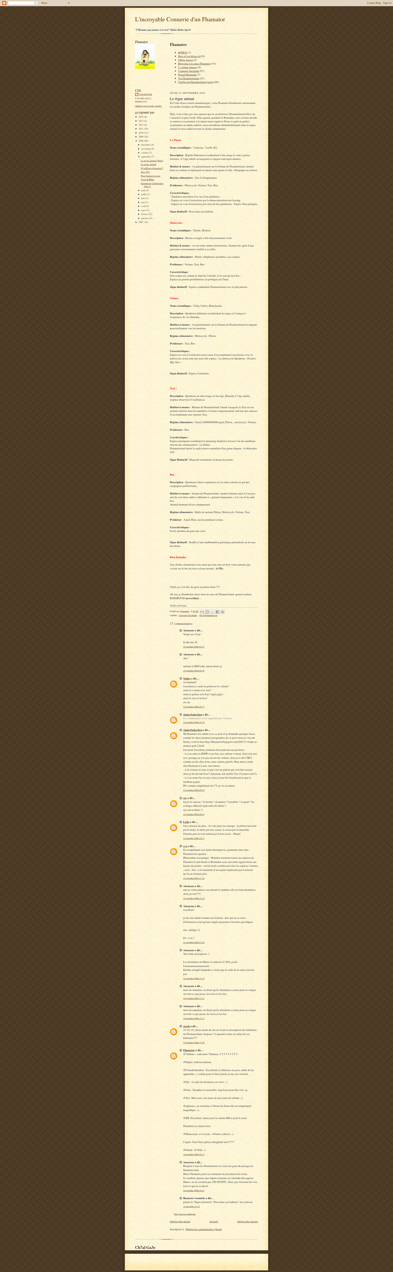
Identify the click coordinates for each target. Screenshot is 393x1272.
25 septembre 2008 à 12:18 (193, 898)
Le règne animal (148, 164)
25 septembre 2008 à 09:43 (193, 814)
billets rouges (185, 60)
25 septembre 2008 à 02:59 (193, 670)
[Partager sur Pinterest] (222, 612)
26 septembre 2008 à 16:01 (193, 1190)
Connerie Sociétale (188, 71)
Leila (186, 822)
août (143, 190)
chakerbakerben (192, 714)
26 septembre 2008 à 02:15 (193, 1154)
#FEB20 (182, 52)
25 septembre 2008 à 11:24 (193, 878)
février (144, 214)
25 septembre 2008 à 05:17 (193, 706)
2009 (141, 136)
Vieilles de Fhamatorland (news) (196, 82)
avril (143, 206)
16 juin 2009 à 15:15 (191, 1206)
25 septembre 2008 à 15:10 (193, 978)
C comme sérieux (187, 67)
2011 (141, 128)
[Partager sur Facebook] (217, 612)
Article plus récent (180, 1221)
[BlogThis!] (207, 612)
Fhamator (145, 94)
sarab (186, 1026)
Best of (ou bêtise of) (189, 56)
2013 (141, 120)
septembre (146, 156)
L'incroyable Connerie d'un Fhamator (180, 19)
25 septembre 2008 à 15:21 (193, 998)
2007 (141, 222)
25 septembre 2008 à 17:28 (193, 1042)
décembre (146, 144)
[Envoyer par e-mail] (202, 612)
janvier (144, 218)
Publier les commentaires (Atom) (204, 1229)
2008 (141, 140)
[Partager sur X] (212, 612)
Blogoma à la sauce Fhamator (194, 63)
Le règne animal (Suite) (152, 160)
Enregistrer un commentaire (185, 1214)
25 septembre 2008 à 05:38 (193, 722)
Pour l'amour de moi (150, 175)
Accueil (213, 1221)
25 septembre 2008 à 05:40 (193, 790)
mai (143, 202)
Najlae (187, 678)
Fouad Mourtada (187, 74)
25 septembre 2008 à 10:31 (193, 838)
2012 (141, 124)
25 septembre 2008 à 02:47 (193, 646)
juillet (144, 194)
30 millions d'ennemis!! (152, 168)
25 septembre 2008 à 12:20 (193, 942)
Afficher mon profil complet (148, 105)
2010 (141, 132)
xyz (185, 846)
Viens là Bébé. (147, 179)
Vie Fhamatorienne (188, 78)
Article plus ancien (247, 1221)
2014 (141, 116)
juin (143, 198)
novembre (146, 148)
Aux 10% (145, 171)
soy (185, 798)
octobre (145, 152)
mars (143, 210)
